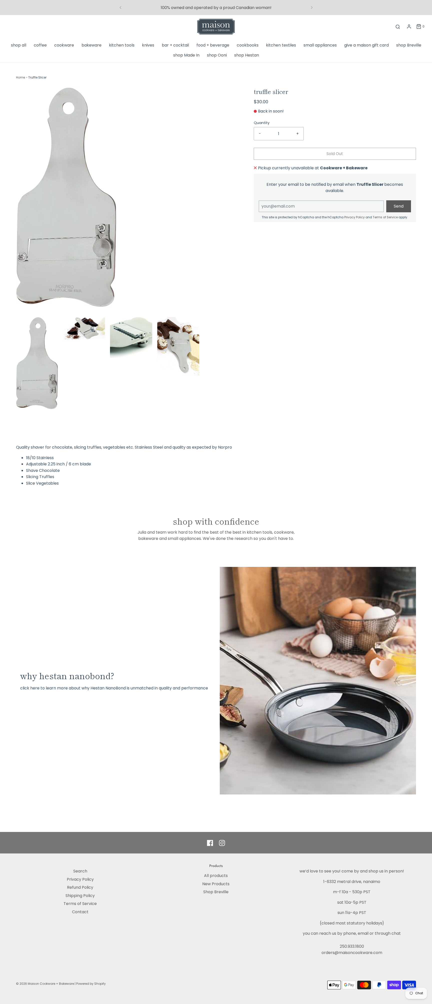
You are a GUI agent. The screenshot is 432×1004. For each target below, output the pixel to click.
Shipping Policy (80, 895)
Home (20, 77)
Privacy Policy (354, 217)
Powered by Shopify (91, 983)
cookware (64, 45)
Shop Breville (215, 892)
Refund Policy (80, 887)
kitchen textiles (281, 45)
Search (80, 871)
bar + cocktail (175, 45)
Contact (80, 912)
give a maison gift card (366, 45)
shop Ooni (217, 55)
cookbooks (247, 45)
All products (216, 875)
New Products (216, 884)
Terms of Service (385, 217)
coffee (40, 45)
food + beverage (212, 45)
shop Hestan (246, 55)
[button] (37, 363)
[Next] (311, 7)
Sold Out (334, 154)
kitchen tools (121, 45)
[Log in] (409, 26)
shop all (18, 45)
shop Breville (408, 45)
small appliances (320, 45)
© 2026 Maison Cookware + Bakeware (45, 983)
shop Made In (186, 55)
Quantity (262, 122)
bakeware (92, 45)
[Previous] (120, 7)
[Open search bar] (397, 27)
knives (148, 45)
